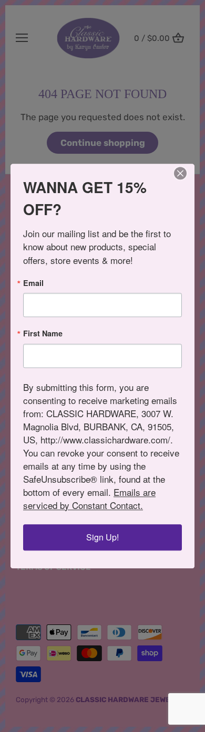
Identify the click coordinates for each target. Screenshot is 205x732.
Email (33, 283)
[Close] (180, 173)
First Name (43, 333)
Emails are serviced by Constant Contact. (89, 498)
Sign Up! (102, 537)
